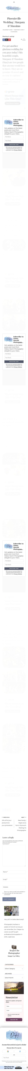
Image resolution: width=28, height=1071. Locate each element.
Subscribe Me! (14, 1019)
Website (5, 887)
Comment (6, 844)
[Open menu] (14, 2)
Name (5, 872)
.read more (11, 937)
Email (5, 879)
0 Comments (14, 31)
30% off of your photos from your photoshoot (7, 821)
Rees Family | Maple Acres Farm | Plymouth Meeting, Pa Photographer (20, 824)
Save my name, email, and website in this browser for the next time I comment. (14, 893)
